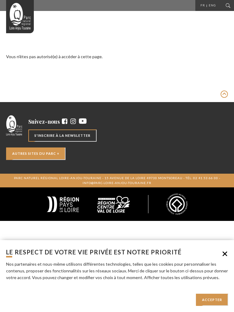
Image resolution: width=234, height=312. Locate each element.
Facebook (64, 121)
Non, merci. (225, 254)
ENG (212, 5)
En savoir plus (19, 284)
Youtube (83, 121)
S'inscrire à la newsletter (62, 135)
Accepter (212, 300)
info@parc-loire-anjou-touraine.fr (117, 183)
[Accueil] (20, 16)
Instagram (73, 121)
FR (202, 5)
